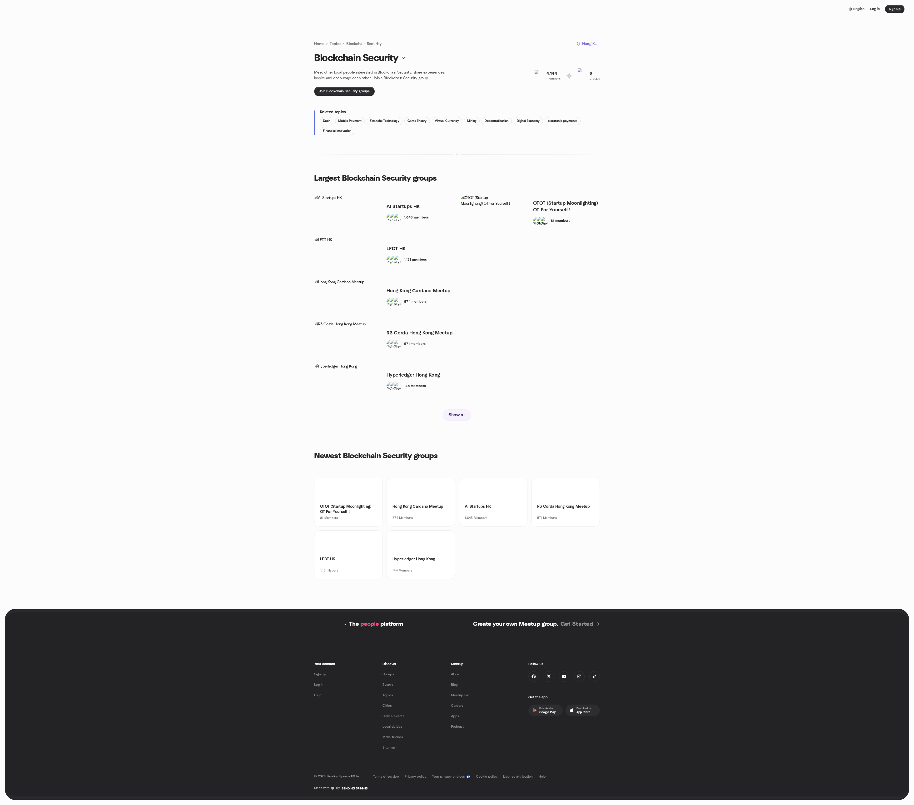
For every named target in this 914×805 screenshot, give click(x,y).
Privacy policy (415, 776)
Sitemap (388, 747)
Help (318, 695)
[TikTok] (594, 676)
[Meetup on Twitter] (549, 676)
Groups (388, 674)
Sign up (320, 674)
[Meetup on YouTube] (564, 676)
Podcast (457, 726)
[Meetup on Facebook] (533, 676)
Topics (335, 44)
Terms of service (386, 776)
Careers (457, 705)
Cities (387, 705)
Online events (393, 716)
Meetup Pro (460, 695)
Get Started (577, 624)
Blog (454, 684)
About (456, 674)
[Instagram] (579, 676)
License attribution (518, 776)
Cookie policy (487, 776)
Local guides (392, 726)
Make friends (392, 737)
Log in (319, 684)
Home (319, 44)
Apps (455, 716)
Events (387, 684)
